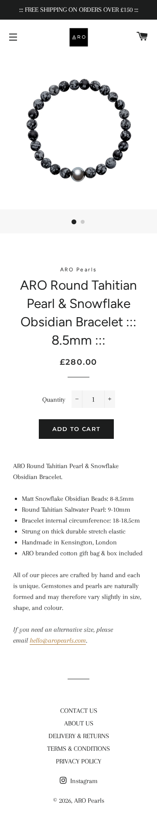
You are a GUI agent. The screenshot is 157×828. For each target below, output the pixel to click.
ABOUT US (78, 723)
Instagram (83, 781)
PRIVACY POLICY (78, 761)
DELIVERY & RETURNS (78, 736)
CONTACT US (78, 711)
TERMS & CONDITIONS (78, 749)
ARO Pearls (89, 800)
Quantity (53, 400)
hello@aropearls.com (58, 640)
